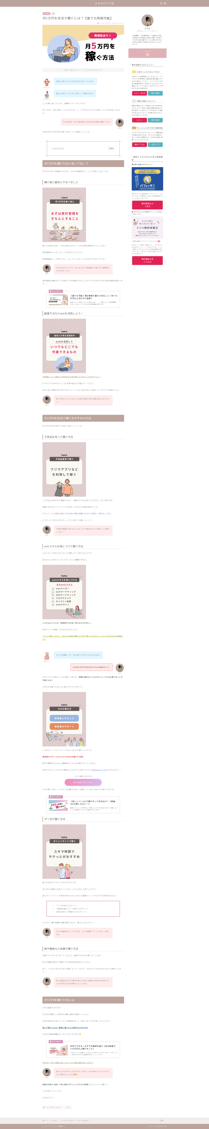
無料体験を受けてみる (83, 782)
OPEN (111, 148)
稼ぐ (69, 1107)
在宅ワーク (61, 1107)
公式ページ (155, 144)
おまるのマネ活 (104, 3)
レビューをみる (139, 93)
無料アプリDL (140, 144)
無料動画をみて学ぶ (147, 205)
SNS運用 (47, 1107)
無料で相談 (155, 93)
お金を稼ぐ (47, 13)
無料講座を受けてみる (147, 260)
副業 (54, 1107)
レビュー (139, 120)
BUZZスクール (99, 770)
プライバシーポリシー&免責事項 (53, 1126)
